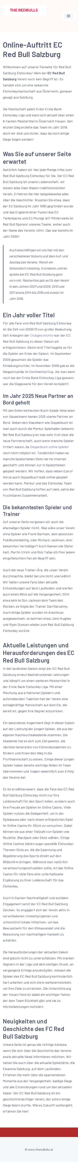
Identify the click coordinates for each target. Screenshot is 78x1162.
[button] (68, 16)
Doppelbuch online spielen (49, 447)
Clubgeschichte (41, 335)
